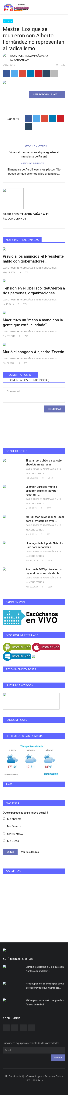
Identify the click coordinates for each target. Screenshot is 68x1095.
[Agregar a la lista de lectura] (54, 73)
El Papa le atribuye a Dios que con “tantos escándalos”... (45, 968)
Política (8, 21)
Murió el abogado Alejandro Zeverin (33, 352)
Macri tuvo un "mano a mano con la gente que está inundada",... (33, 322)
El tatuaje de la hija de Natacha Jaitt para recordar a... (44, 545)
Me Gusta (13, 841)
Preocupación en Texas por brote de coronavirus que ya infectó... (45, 985)
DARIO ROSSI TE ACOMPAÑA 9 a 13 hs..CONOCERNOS (29, 58)
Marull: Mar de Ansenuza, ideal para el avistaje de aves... (45, 518)
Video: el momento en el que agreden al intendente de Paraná (34, 154)
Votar (10, 852)
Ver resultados (30, 852)
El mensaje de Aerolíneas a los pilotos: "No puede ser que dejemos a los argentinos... (34, 171)
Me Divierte (14, 826)
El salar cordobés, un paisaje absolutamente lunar (44, 462)
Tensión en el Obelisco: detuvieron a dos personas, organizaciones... (34, 290)
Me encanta (14, 819)
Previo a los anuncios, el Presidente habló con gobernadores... (33, 258)
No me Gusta (15, 833)
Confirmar (54, 409)
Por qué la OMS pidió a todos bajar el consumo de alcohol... (44, 571)
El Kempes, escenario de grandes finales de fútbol (45, 1002)
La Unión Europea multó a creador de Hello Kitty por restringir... (42, 490)
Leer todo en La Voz (46, 94)
